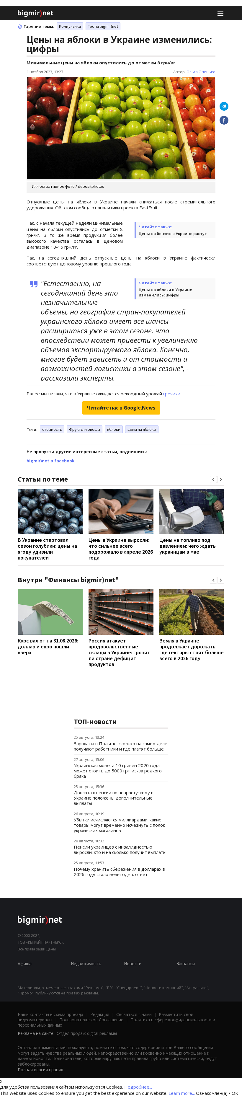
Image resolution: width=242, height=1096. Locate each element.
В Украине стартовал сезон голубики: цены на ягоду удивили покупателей (47, 548)
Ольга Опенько (201, 71)
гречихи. (172, 394)
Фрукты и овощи (84, 429)
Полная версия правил (40, 1069)
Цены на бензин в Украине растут (173, 233)
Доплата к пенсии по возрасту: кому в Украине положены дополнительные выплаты (113, 798)
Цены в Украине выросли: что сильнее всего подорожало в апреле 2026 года (121, 548)
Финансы (186, 963)
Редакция (99, 1014)
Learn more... (182, 1093)
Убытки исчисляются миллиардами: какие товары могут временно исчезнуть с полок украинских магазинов (119, 825)
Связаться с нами (134, 1014)
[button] (213, 479)
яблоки (113, 429)
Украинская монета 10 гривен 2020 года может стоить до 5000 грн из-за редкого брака (118, 770)
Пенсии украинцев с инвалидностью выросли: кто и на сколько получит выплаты (120, 849)
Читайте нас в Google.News (121, 408)
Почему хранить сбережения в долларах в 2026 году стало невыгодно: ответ (119, 871)
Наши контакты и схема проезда (50, 1014)
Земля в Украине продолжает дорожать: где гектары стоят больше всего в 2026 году (191, 649)
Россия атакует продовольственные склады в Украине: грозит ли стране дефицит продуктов (119, 652)
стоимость (52, 429)
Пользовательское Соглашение (91, 1019)
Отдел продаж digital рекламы (87, 1033)
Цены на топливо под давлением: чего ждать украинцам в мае (187, 545)
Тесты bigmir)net (103, 26)
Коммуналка (70, 26)
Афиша (25, 963)
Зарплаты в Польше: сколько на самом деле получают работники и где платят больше (120, 746)
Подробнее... (138, 1087)
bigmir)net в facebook (51, 461)
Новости (132, 963)
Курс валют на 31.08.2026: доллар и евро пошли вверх (48, 646)
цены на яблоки (141, 429)
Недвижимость (86, 963)
